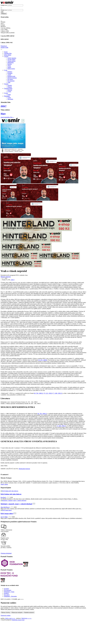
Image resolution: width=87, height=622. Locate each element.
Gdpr (8, 82)
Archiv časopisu (11, 58)
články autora (4, 484)
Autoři (9, 74)
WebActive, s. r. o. (26, 618)
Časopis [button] (6, 56)
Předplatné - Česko (9, 591)
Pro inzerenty (11, 81)
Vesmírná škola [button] (8, 88)
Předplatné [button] (7, 96)
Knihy (9, 94)
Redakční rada (11, 76)
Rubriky (9, 64)
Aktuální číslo (8, 53)
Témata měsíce (11, 61)
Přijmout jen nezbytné (17, 612)
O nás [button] (5, 70)
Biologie (9, 90)
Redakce (9, 71)
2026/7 (3, 106)
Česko (9, 97)
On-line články (11, 59)
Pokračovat (4, 46)
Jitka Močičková (5, 507)
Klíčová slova (11, 68)
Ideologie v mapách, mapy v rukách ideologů (16, 504)
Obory (9, 65)
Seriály (9, 67)
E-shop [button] (6, 93)
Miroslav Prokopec (6, 276)
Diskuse (9, 87)
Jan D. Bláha (4, 517)
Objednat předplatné (6, 553)
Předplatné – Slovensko (10, 596)
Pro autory (10, 79)
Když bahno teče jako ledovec (11, 494)
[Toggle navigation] (1, 49)
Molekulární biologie (24, 468)
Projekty (9, 85)
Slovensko (10, 99)
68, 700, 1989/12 (38, 393)
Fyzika (9, 91)
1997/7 (13, 279)
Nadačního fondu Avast (18, 620)
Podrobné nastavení (29, 612)
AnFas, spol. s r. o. (10, 618)
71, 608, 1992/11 (57, 393)
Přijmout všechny (5, 612)
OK (2, 12)
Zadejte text (4, 5)
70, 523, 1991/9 (48, 393)
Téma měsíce (7, 55)
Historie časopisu (12, 77)
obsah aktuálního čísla (7, 117)
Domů (5, 52)
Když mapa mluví (7, 513)
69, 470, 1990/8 (42, 360)
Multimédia (10, 62)
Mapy (3, 114)
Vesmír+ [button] (6, 84)
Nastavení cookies (5, 615)
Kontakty (9, 73)
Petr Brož (3, 497)
